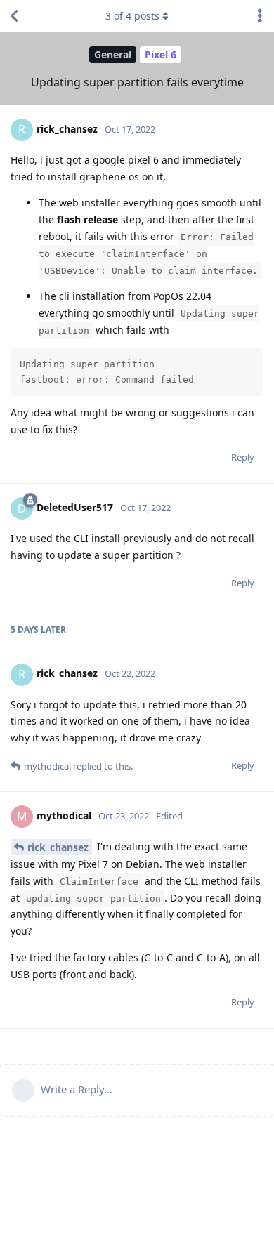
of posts (132, 15)
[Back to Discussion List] (14, 16)
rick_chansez (58, 847)
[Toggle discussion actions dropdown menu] (260, 16)
